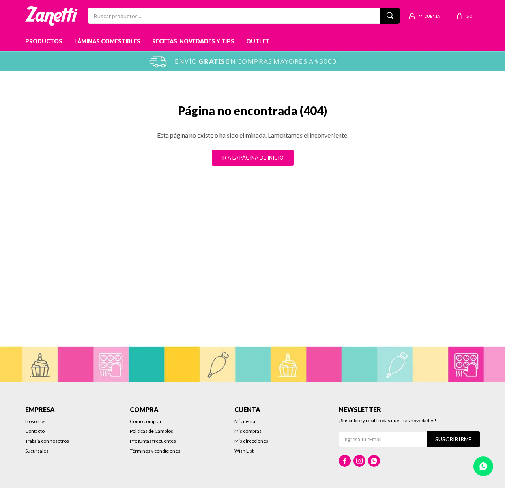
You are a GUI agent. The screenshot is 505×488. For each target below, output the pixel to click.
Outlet (257, 41)
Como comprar (146, 421)
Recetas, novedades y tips (193, 41)
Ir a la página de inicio (253, 158)
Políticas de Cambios (151, 431)
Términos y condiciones (155, 451)
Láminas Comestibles (107, 41)
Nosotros (35, 421)
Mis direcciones (251, 441)
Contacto (35, 431)
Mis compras (248, 431)
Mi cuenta (244, 421)
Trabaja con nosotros (47, 441)
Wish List (244, 451)
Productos (43, 41)
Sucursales (37, 451)
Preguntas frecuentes (153, 441)
